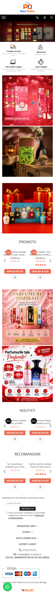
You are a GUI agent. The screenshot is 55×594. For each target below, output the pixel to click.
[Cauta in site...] (51, 17)
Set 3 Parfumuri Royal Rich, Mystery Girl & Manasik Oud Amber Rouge (40, 422)
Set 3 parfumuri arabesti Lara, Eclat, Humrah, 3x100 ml (15, 465)
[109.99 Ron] (27, 100)
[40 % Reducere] (27, 374)
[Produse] (4, 18)
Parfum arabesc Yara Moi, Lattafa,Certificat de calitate (40, 253)
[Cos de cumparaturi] (45, 17)
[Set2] (27, 31)
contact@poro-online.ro (29, 554)
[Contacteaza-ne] (37, 17)
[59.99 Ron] (27, 151)
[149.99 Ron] (27, 208)
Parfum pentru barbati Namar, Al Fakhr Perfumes (15, 422)
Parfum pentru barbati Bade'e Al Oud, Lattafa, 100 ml (15, 253)
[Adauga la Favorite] (15, 277)
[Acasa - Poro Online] (27, 7)
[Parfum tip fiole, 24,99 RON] (27, 317)
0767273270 (29, 550)
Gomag (42, 582)
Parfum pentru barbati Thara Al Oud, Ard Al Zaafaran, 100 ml (40, 465)
